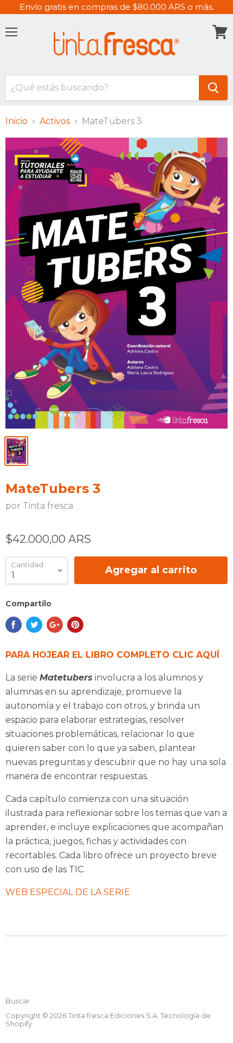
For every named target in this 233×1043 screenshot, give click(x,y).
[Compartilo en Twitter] (34, 625)
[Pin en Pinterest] (75, 625)
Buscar (17, 1000)
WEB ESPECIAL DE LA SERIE (67, 892)
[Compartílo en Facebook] (13, 625)
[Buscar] (213, 87)
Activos (55, 121)
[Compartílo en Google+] (55, 625)
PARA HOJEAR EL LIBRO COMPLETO (112, 655)
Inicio (16, 121)
